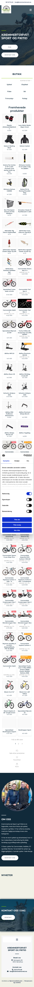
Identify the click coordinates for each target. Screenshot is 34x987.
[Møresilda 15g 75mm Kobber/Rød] (9, 224)
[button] (9, 47)
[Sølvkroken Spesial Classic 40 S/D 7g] (25, 243)
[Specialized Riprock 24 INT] (9, 324)
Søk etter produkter (17, 753)
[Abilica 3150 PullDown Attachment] (9, 405)
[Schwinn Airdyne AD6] (25, 386)
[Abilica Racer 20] (9, 367)
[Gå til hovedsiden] (9, 9)
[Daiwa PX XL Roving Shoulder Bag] (25, 182)
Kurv (17, 766)
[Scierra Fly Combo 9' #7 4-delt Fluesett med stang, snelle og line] (9, 158)
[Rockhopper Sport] (25, 723)
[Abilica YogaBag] (25, 426)
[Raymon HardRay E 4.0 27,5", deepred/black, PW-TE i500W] (9, 636)
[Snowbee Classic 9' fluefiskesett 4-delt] (25, 203)
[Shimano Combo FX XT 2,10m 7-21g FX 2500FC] (25, 158)
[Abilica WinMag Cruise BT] (25, 367)
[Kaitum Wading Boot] (9, 139)
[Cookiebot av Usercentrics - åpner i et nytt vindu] (24, 455)
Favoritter (17, 760)
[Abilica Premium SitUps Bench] (25, 405)
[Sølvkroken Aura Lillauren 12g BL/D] (25, 224)
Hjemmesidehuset (15, 981)
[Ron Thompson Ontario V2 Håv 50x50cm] (9, 203)
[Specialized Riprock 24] (25, 704)
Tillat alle (17, 519)
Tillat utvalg (17, 525)
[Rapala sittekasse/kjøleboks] (9, 118)
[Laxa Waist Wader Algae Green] (25, 118)
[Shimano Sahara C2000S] (9, 182)
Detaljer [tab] (17, 461)
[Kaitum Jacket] (25, 139)
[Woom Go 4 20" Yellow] (25, 685)
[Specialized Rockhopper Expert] (9, 723)
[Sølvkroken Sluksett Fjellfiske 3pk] (9, 262)
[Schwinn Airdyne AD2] (9, 386)
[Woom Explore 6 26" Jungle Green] (9, 704)
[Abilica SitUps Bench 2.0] (9, 426)
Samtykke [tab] (6, 461)
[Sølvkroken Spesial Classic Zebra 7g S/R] (9, 243)
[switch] (29, 499)
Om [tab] (28, 461)
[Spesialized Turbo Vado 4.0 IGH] (9, 282)
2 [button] (18, 744)
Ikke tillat (17, 530)
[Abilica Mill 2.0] (9, 346)
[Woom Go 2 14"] (9, 685)
